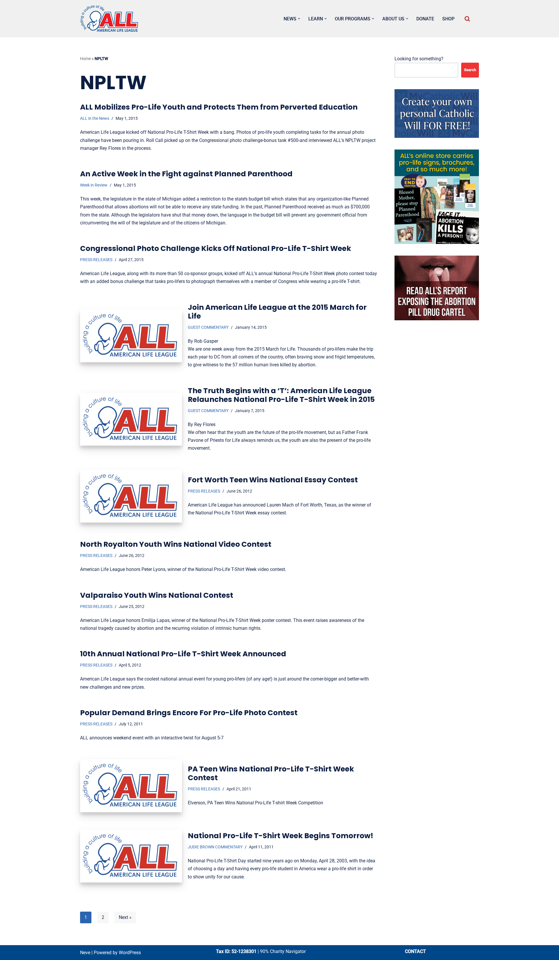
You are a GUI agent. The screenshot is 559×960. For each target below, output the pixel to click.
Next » (125, 917)
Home (85, 58)
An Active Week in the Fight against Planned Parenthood (186, 174)
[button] (299, 18)
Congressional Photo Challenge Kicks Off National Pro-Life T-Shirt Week (215, 248)
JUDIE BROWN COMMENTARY (215, 847)
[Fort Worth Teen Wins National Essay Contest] (131, 496)
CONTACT (415, 951)
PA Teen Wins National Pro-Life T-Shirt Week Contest (271, 773)
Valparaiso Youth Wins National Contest (156, 595)
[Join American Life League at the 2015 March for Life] (131, 336)
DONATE (425, 19)
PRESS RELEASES (96, 259)
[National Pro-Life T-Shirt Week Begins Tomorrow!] (131, 856)
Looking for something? (419, 58)
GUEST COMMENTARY (208, 327)
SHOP (448, 19)
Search (470, 70)
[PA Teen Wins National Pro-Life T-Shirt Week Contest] (131, 785)
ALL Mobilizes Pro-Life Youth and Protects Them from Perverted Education (219, 107)
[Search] (467, 19)
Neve (85, 952)
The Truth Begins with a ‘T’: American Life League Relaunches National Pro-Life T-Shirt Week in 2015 (281, 395)
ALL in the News (94, 118)
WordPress (130, 952)
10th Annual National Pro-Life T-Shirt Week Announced (183, 654)
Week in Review (93, 185)
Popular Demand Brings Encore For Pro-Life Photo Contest (189, 713)
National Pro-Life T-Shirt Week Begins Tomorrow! (280, 836)
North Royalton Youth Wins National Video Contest (175, 544)
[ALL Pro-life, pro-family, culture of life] (109, 18)
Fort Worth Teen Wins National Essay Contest (273, 480)
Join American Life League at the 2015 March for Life (277, 311)
